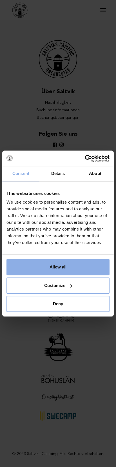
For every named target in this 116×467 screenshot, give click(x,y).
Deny (58, 303)
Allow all (58, 267)
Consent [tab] (20, 173)
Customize (54, 285)
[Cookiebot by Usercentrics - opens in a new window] (85, 158)
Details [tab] (58, 173)
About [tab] (95, 173)
